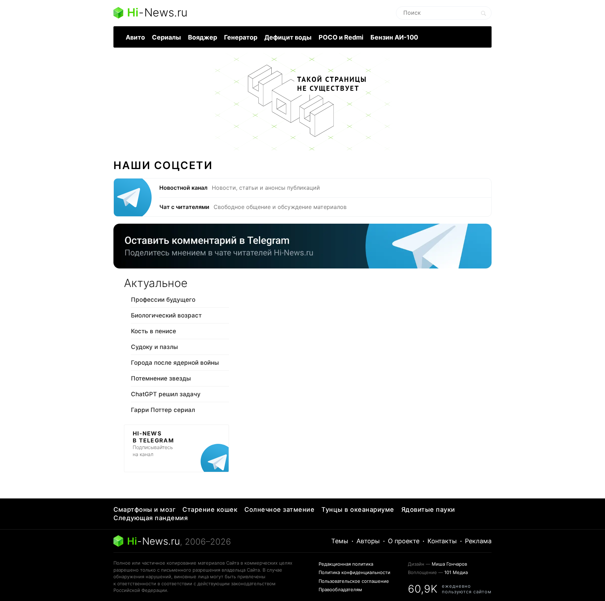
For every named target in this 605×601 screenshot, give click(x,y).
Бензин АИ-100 (394, 37)
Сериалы (166, 37)
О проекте (403, 541)
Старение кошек (209, 509)
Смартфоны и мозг (144, 509)
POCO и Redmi (341, 37)
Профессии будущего (163, 299)
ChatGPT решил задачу (166, 394)
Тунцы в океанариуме (357, 509)
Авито (135, 37)
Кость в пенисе (153, 331)
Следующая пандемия (150, 518)
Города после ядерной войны (175, 362)
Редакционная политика (346, 564)
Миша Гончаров (449, 564)
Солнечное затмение (279, 509)
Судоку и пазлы (154, 346)
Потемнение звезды (161, 378)
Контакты (442, 541)
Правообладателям (340, 589)
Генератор (240, 37)
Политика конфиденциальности (354, 572)
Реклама (478, 541)
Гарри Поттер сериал (163, 409)
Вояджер (202, 37)
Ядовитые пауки (428, 509)
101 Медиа (456, 572)
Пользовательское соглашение (354, 581)
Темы (339, 541)
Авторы (368, 541)
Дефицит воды (288, 37)
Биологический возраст (166, 315)
